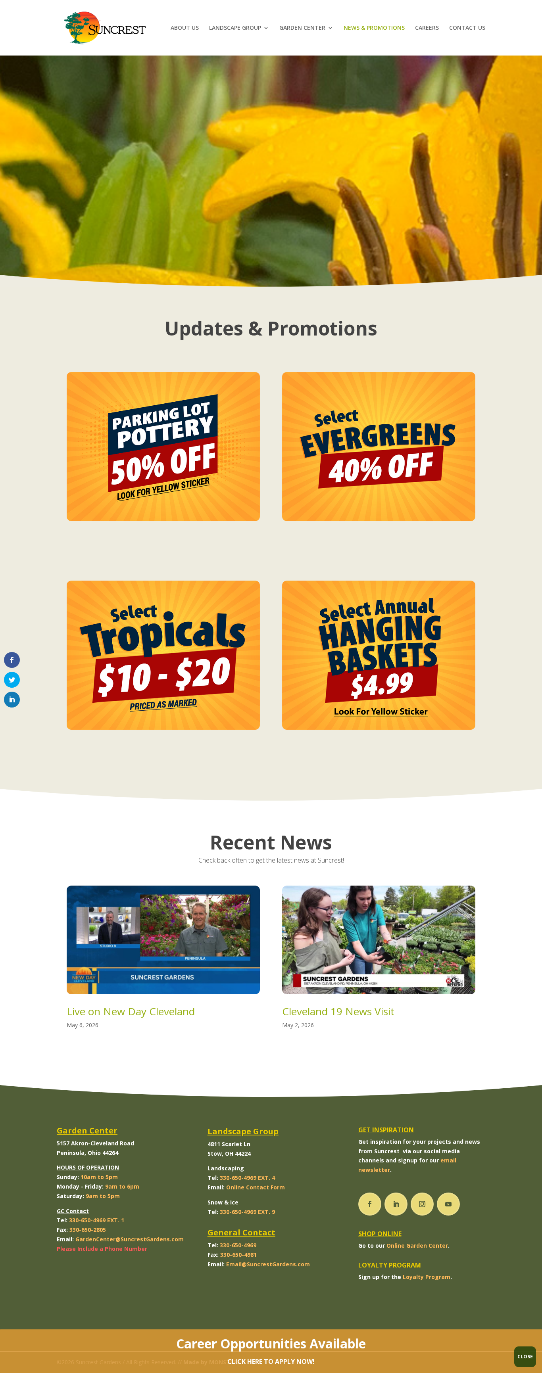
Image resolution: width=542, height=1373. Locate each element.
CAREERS (427, 28)
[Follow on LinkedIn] (395, 1204)
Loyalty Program (426, 1277)
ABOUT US (185, 28)
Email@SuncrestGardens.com (268, 1264)
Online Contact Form (255, 1187)
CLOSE (525, 1356)
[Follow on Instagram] (422, 1204)
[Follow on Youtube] (448, 1204)
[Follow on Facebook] (369, 1204)
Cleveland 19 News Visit (338, 1011)
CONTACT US (467, 28)
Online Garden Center (417, 1245)
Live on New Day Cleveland (131, 1011)
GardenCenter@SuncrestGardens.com (129, 1239)
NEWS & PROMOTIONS (374, 28)
